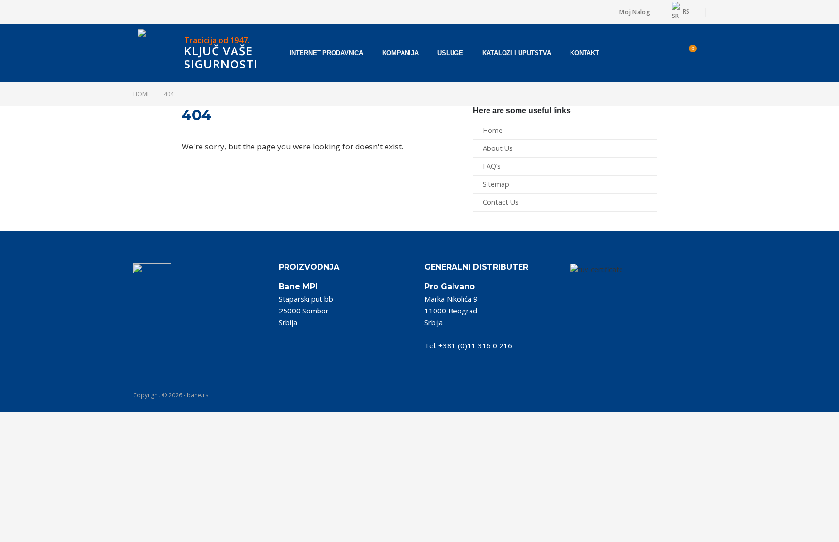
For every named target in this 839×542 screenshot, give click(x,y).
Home (493, 130)
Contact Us (501, 202)
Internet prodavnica (327, 53)
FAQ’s (492, 166)
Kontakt (584, 53)
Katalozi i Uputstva (516, 53)
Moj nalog (634, 12)
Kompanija (400, 53)
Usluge (450, 53)
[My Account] (661, 53)
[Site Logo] (157, 53)
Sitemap (496, 184)
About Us (498, 148)
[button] (636, 53)
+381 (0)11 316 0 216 (475, 345)
